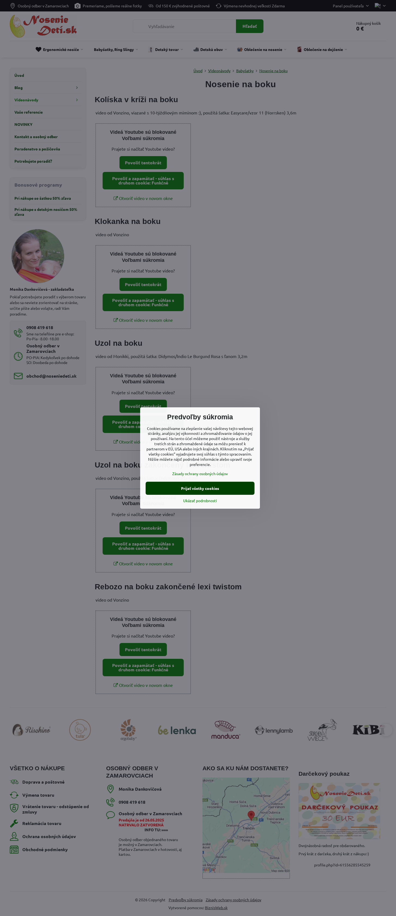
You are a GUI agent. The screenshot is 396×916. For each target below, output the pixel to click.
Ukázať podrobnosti (200, 500)
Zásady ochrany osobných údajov (200, 473)
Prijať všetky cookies (200, 488)
